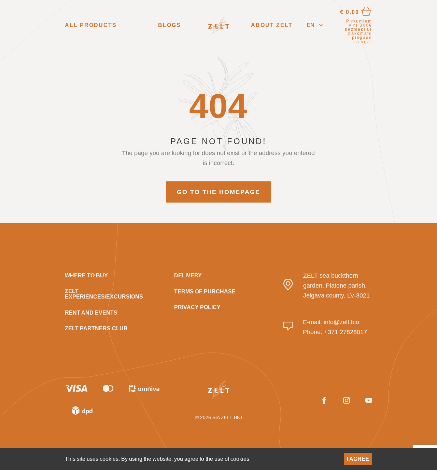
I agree (358, 459)
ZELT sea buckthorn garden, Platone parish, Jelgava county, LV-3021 (336, 285)
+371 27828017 (345, 332)
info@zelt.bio (341, 322)
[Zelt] (218, 25)
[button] (314, 25)
